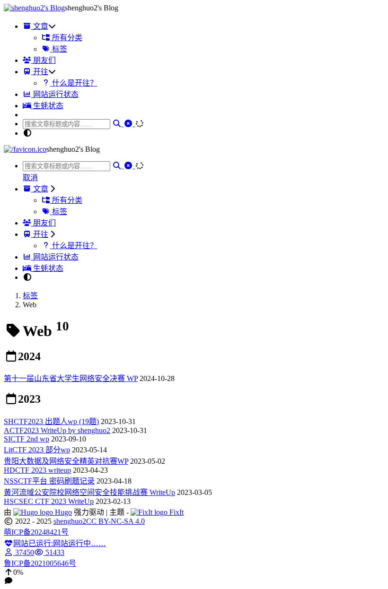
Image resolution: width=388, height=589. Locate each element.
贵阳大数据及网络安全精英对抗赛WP (66, 461)
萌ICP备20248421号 (36, 532)
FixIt (176, 512)
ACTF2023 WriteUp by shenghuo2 (57, 430)
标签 (58, 49)
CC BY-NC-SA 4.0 (115, 521)
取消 (30, 177)
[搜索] (117, 124)
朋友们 (43, 60)
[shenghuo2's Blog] (34, 8)
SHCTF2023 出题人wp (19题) (51, 421)
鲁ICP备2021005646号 (40, 563)
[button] (194, 572)
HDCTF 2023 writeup (37, 470)
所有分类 (66, 38)
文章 (39, 26)
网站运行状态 (55, 94)
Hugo (62, 512)
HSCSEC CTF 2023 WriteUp (49, 501)
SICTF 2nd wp (26, 439)
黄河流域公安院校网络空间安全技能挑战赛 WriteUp (89, 492)
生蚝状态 (47, 106)
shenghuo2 (69, 521)
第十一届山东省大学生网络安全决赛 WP (71, 378)
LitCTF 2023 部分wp (37, 450)
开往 (39, 72)
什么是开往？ (73, 83)
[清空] (129, 124)
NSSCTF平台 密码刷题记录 (49, 481)
